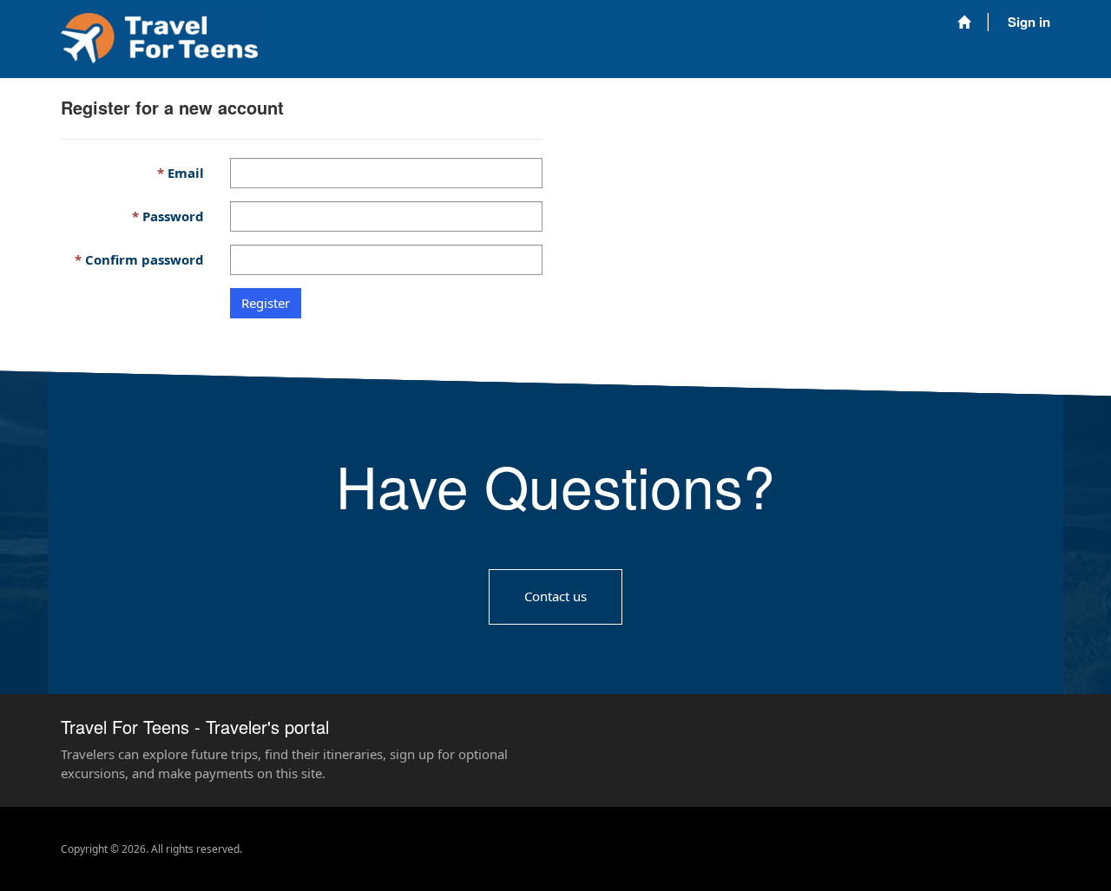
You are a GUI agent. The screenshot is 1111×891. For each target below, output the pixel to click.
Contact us (555, 596)
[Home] (963, 22)
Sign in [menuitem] (1029, 21)
